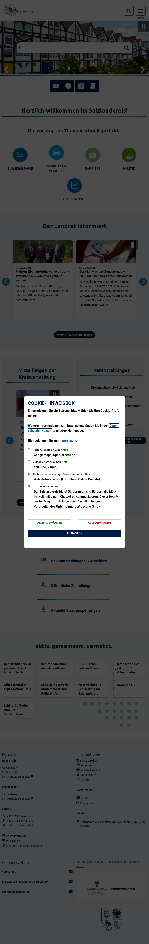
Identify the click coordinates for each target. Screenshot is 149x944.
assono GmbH (90, 506)
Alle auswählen (49, 522)
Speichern (74, 533)
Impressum (68, 440)
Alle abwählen (99, 522)
